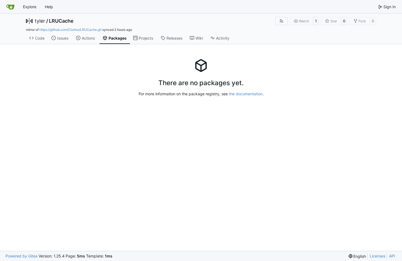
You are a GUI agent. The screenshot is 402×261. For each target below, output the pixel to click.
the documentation (246, 93)
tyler (40, 21)
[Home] (10, 7)
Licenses (377, 256)
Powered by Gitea (21, 256)
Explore (29, 6)
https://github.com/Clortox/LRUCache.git (70, 30)
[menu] (357, 256)
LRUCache (61, 21)
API (392, 256)
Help (49, 6)
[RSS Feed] (281, 21)
